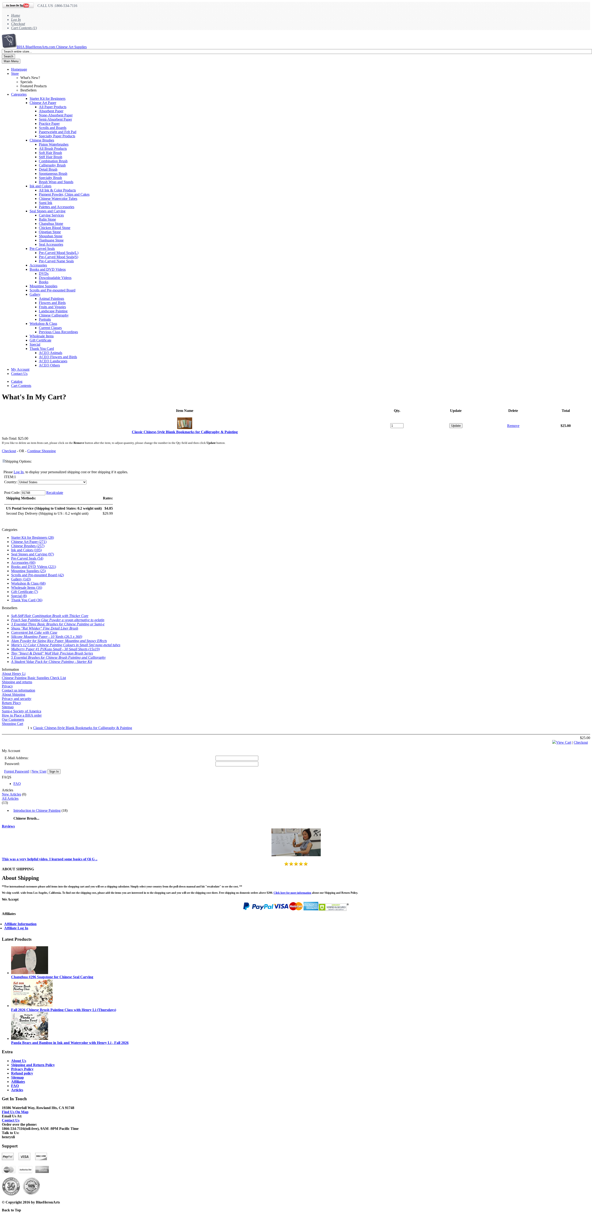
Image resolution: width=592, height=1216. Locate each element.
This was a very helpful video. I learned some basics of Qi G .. (49, 859)
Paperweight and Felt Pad (57, 132)
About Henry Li (13, 674)
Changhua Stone (51, 224)
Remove (513, 426)
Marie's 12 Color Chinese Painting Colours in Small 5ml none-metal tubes (65, 645)
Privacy (7, 686)
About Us (18, 1061)
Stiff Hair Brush (50, 157)
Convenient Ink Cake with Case (34, 632)
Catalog (16, 381)
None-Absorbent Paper (56, 115)
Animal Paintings (51, 299)
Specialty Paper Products (57, 136)
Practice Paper (49, 123)
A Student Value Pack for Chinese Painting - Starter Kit (51, 662)
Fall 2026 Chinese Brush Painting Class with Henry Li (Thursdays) (63, 1010)
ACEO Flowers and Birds (58, 357)
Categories (19, 94)
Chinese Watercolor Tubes (58, 199)
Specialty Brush (50, 178)
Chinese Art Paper (43, 103)
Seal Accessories (51, 244)
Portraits (45, 319)
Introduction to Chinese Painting (37, 810)
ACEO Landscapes (53, 361)
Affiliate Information (20, 924)
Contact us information (18, 690)
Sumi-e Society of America (21, 711)
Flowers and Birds (52, 303)
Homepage (19, 69)
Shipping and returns (17, 682)
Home (15, 15)
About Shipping (13, 694)
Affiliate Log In (16, 928)
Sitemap (8, 707)
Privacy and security (16, 699)
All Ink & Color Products (57, 190)
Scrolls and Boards (52, 128)
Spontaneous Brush (53, 174)
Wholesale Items (42, 336)
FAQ (17, 784)
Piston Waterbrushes (53, 144)
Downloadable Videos (55, 278)
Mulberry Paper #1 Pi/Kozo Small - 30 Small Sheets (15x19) (55, 649)
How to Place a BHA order (22, 715)
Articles (17, 1090)
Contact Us (19, 374)
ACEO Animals (50, 353)
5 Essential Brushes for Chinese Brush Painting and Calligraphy (58, 657)
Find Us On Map (15, 1112)
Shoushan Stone (50, 236)
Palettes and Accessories (56, 207)
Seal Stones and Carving (47, 211)
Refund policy (22, 1073)
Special (35, 344)
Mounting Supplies (43, 286)
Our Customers (13, 719)
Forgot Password (16, 771)
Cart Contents (21, 386)
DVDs (44, 274)
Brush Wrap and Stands (56, 182)
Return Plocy (11, 703)
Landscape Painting (53, 311)
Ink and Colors (40, 186)
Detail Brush (48, 169)
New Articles (11, 794)
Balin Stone (47, 219)
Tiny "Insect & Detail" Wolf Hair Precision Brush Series (52, 653)
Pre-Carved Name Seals (56, 261)
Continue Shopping (41, 451)
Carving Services (51, 215)
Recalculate (54, 493)
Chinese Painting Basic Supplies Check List (34, 678)
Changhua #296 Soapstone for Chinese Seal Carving (52, 977)
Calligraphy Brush (52, 165)
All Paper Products (52, 107)
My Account (20, 369)
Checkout (18, 24)
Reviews (8, 826)
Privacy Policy (22, 1069)
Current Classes (50, 328)
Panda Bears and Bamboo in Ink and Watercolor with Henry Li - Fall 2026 (70, 1043)
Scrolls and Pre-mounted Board (52, 290)
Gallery (35, 294)
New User (38, 771)
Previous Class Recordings (58, 332)
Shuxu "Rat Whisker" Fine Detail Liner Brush (44, 628)
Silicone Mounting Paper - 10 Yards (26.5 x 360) (46, 637)
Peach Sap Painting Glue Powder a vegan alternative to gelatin (57, 620)
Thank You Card (42, 349)
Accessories (38, 265)
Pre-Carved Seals (42, 249)
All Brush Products (53, 148)
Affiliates (18, 1082)
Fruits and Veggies (52, 307)
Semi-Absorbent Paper (55, 119)
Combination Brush (53, 161)
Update (456, 425)
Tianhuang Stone (51, 240)
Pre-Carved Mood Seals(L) (58, 253)
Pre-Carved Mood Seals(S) (58, 257)
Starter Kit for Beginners (47, 98)
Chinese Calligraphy (54, 315)
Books (43, 282)
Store (15, 73)
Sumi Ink (45, 203)
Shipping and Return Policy (33, 1065)
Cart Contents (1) (24, 28)
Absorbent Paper (51, 111)
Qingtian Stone (50, 232)
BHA (52, 47)
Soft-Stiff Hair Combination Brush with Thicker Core (49, 616)
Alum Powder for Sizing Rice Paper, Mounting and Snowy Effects (59, 641)
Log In (16, 20)
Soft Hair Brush (50, 153)
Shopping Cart (12, 724)
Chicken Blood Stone (54, 228)
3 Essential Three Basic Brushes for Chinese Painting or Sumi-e (58, 624)
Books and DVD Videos (48, 269)
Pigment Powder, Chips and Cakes (64, 194)
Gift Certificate (40, 340)
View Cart (563, 742)
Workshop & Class (43, 324)
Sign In (54, 771)
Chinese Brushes (42, 140)
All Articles (10, 798)
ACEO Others (49, 365)
